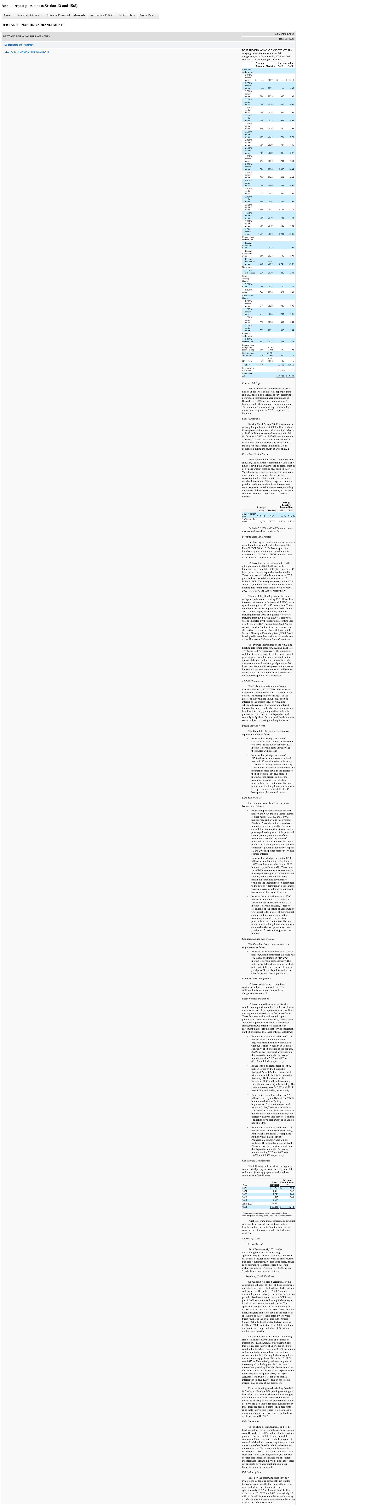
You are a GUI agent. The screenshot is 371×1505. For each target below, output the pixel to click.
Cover (8, 15)
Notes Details (148, 15)
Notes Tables (127, 15)
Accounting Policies (102, 15)
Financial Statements (29, 15)
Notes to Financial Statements (65, 15)
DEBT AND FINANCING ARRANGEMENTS (26, 52)
